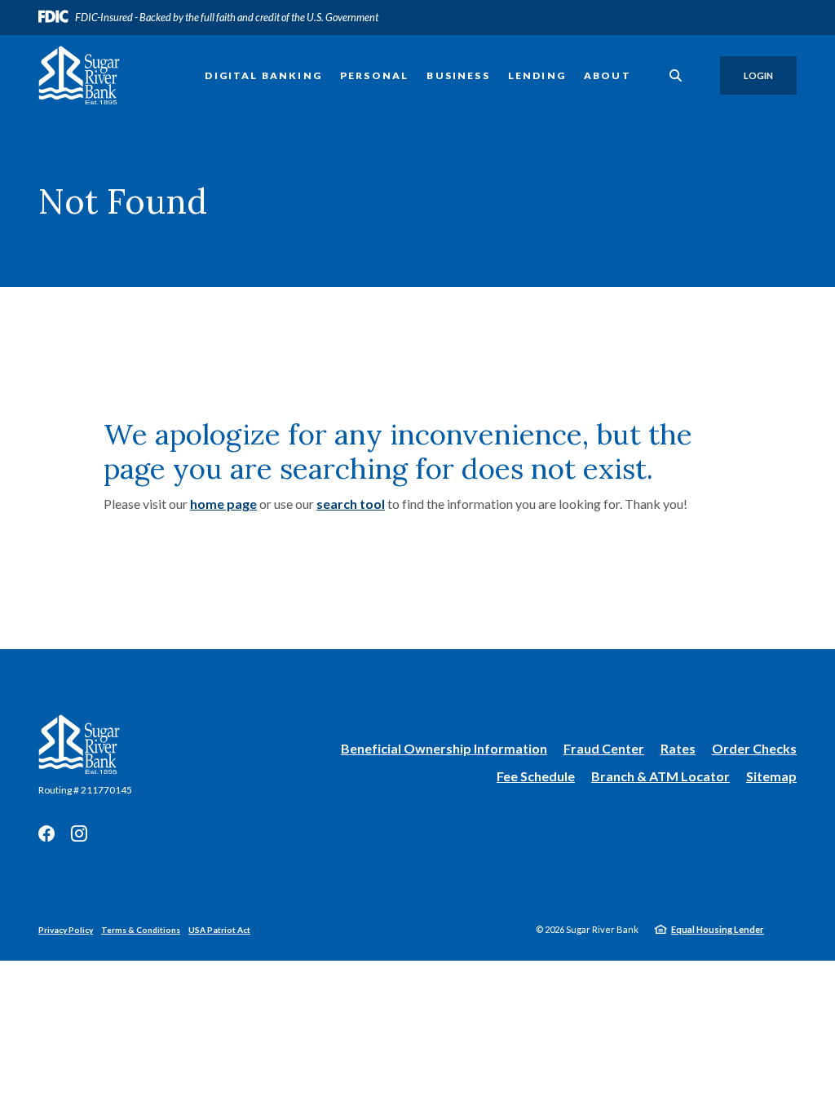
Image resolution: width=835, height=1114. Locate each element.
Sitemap (771, 776)
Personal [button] (374, 75)
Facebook (46, 833)
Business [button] (457, 75)
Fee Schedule (536, 776)
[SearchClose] (676, 75)
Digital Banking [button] (263, 75)
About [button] (607, 75)
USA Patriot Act (219, 930)
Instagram (79, 833)
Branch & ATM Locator (660, 776)
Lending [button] (537, 75)
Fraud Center (603, 748)
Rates (678, 748)
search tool (350, 503)
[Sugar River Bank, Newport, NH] (79, 75)
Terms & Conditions (140, 930)
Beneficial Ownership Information (444, 749)
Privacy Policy (65, 930)
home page (223, 503)
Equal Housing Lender (717, 929)
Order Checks (754, 749)
